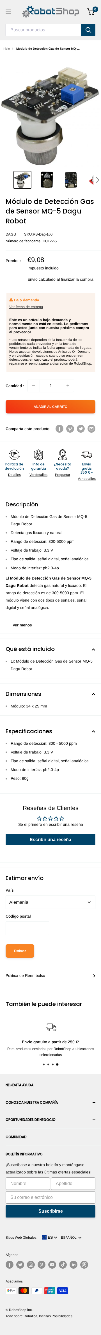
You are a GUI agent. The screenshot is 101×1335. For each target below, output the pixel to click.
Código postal (18, 916)
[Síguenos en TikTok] (63, 1265)
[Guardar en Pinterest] (70, 429)
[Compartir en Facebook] (59, 429)
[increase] (68, 386)
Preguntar (62, 475)
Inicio (6, 48)
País (10, 890)
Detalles (14, 475)
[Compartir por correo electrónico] (91, 429)
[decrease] (34, 386)
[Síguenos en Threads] (84, 1265)
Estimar (20, 951)
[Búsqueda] (88, 30)
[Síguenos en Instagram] (31, 1265)
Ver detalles (38, 475)
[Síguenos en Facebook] (9, 1265)
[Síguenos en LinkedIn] (73, 1265)
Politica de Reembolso (25, 975)
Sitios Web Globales (21, 1238)
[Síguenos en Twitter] (20, 1265)
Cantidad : (15, 386)
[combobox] (43, 30)
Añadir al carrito (50, 407)
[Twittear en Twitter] (81, 429)
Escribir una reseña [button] (50, 839)
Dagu (11, 234)
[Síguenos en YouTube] (52, 1265)
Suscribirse (50, 1211)
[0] (90, 11)
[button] (97, 180)
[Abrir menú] (8, 12)
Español (69, 1238)
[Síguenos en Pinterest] (41, 1265)
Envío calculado (41, 279)
